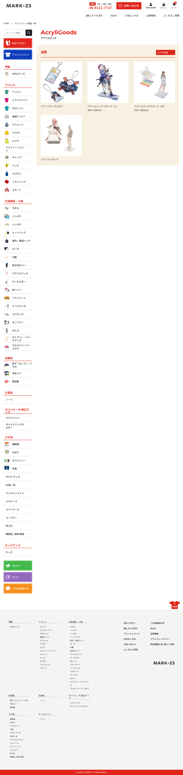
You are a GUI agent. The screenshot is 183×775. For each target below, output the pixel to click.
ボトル (72, 678)
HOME (6, 23)
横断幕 (12, 719)
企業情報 (151, 15)
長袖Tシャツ (45, 637)
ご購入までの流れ (93, 15)
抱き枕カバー (75, 651)
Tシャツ (43, 626)
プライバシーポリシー (160, 638)
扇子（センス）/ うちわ (19, 700)
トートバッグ (75, 637)
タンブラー (74, 675)
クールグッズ (75, 668)
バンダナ (73, 630)
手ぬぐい (13, 704)
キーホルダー (75, 657)
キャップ (43, 654)
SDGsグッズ (14, 626)
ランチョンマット (17, 739)
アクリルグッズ (76, 654)
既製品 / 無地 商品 (17, 757)
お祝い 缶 (13, 736)
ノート (42, 700)
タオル (72, 626)
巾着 (71, 647)
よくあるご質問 (171, 15)
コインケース (15, 746)
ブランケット (75, 664)
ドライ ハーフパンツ (48, 651)
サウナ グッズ (15, 732)
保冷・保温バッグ (77, 640)
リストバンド (45, 664)
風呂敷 (12, 707)
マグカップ (74, 671)
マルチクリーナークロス (79, 688)
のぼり (12, 722)
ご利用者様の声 (157, 623)
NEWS (114, 15)
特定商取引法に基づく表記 (162, 644)
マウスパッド (75, 703)
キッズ (42, 719)
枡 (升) (12, 753)
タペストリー (15, 726)
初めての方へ (130, 623)
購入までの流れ (131, 628)
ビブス (42, 647)
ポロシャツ (44, 633)
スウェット (44, 640)
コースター (14, 750)
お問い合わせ (130, 644)
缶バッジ (73, 661)
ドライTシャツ (45, 630)
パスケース (14, 743)
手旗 (11, 729)
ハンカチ (73, 633)
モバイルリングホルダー (79, 706)
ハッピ (42, 657)
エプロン (43, 661)
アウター (43, 644)
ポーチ (72, 644)
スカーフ (43, 668)
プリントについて (132, 633)
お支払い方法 (132, 15)
